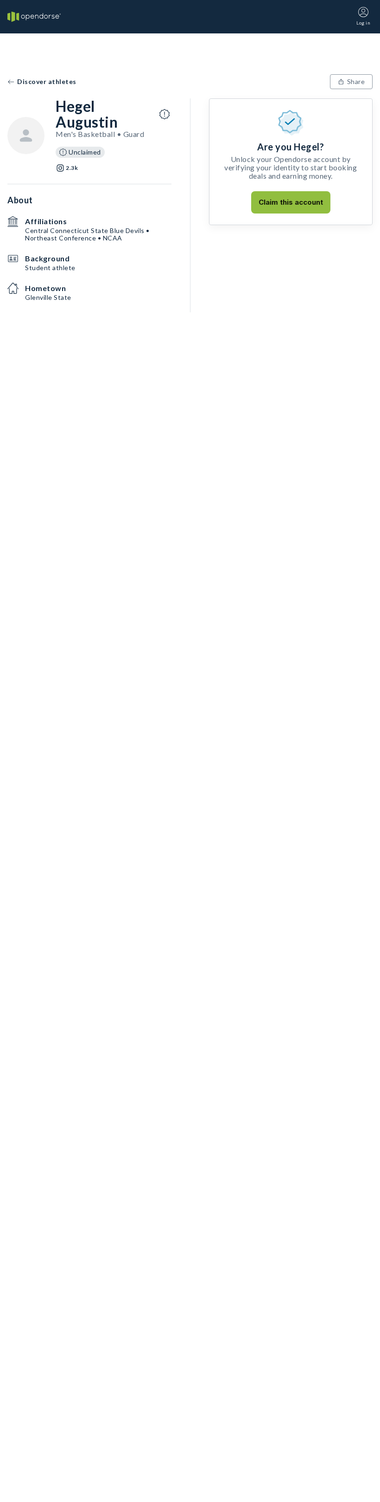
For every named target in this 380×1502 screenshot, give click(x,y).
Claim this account (291, 202)
